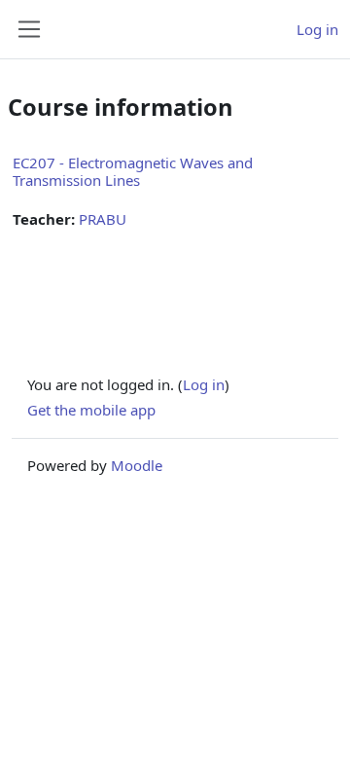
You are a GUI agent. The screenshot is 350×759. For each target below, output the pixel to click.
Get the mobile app (91, 409)
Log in (317, 29)
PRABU (102, 219)
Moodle (136, 465)
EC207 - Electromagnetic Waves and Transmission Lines (133, 171)
